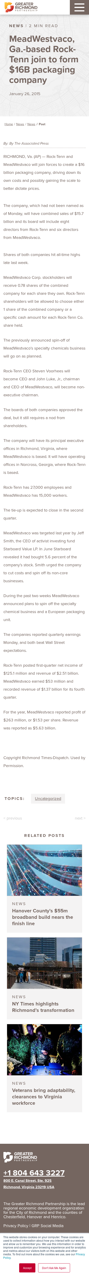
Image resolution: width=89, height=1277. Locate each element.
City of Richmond (31, 1212)
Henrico (58, 1217)
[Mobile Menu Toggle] (79, 7)
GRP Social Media (47, 1226)
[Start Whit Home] (44, 1158)
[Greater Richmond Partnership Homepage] (21, 7)
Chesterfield (14, 1217)
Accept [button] (27, 1268)
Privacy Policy (15, 1226)
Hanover (34, 1217)
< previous (12, 818)
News (20, 124)
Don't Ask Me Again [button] (54, 1268)
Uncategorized (48, 799)
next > (80, 818)
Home (9, 124)
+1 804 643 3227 (34, 1173)
